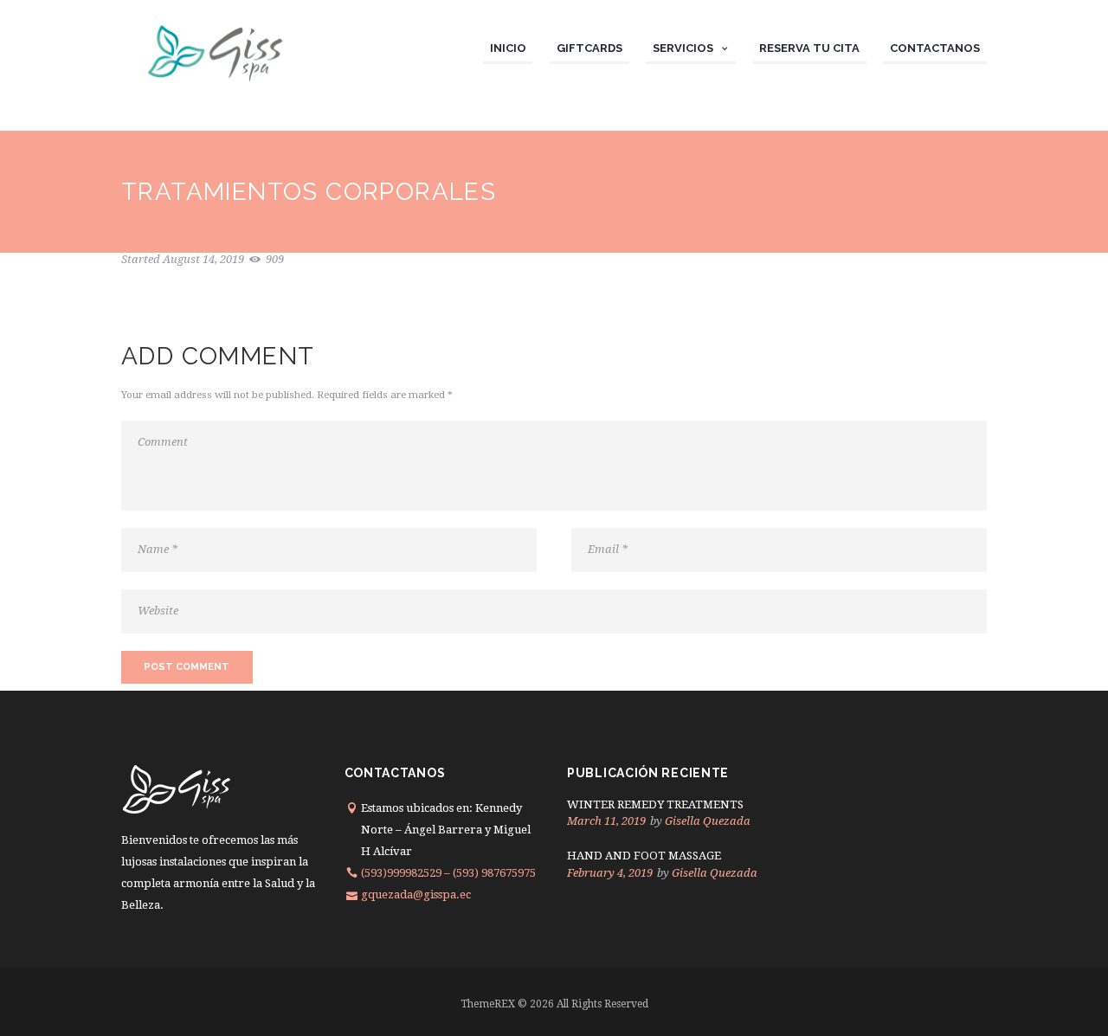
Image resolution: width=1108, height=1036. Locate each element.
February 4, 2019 (610, 872)
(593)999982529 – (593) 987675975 (448, 872)
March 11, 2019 (606, 820)
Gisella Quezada (707, 820)
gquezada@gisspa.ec (416, 894)
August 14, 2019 (203, 259)
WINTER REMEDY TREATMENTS (655, 804)
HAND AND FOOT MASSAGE (644, 855)
